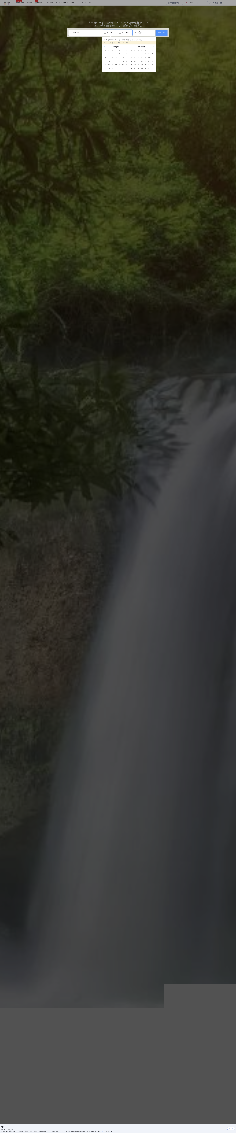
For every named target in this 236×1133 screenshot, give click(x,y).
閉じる (231, 1128)
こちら (102, 1131)
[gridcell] (109, 53)
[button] (104, 47)
